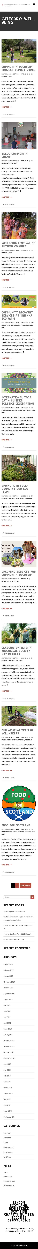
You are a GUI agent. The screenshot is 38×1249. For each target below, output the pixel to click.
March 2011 (8, 1111)
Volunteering (25, 325)
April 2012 (7, 1105)
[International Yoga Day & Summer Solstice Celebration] (19, 383)
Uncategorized (15, 325)
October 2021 (8, 988)
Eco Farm (7, 1133)
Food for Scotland (16, 825)
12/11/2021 (24, 161)
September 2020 (10, 1058)
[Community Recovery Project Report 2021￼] (19, 51)
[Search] (32, 897)
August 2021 (8, 1000)
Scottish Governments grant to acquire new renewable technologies (19, 918)
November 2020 (9, 1047)
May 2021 (7, 1017)
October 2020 (8, 1052)
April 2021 (7, 1023)
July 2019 (7, 1076)
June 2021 (7, 1011)
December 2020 (9, 1041)
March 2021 (8, 1029)
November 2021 (9, 982)
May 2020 (7, 1070)
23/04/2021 (24, 496)
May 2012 (7, 1099)
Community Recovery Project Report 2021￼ (18, 927)
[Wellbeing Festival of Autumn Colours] (19, 225)
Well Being (8, 76)
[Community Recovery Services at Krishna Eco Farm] (19, 301)
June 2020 (7, 1064)
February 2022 (9, 970)
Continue (6, 107)
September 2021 (10, 994)
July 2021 (7, 1005)
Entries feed (8, 1177)
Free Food (8, 410)
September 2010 (10, 1117)
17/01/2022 (24, 74)
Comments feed (9, 1181)
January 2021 (8, 1035)
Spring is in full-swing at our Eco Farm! (15, 489)
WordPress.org (9, 1185)
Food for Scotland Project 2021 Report (17, 934)
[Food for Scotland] (19, 803)
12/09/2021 (24, 250)
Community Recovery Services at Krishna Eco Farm (17, 315)
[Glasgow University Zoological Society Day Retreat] (19, 633)
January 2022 (8, 976)
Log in (6, 1172)
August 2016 (8, 1093)
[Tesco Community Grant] (19, 135)
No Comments (9, 114)
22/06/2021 (24, 407)
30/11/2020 (24, 658)
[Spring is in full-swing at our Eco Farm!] (19, 468)
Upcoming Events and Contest (14, 912)
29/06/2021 (24, 322)
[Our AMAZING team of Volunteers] (19, 716)
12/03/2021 (24, 579)
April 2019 (7, 1082)
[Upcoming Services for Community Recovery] (19, 554)
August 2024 (8, 964)
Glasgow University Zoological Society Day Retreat (17, 651)
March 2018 (8, 1088)
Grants (7, 163)
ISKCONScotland (13, 74)
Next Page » (25, 885)
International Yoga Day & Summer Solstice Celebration (18, 400)
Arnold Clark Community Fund (14, 939)
